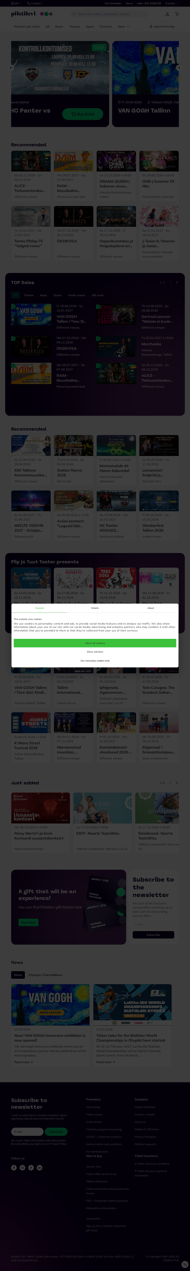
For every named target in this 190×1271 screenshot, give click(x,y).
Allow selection (95, 651)
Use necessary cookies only (95, 660)
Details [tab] (95, 608)
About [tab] (151, 608)
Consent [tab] (39, 608)
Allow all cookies (95, 643)
